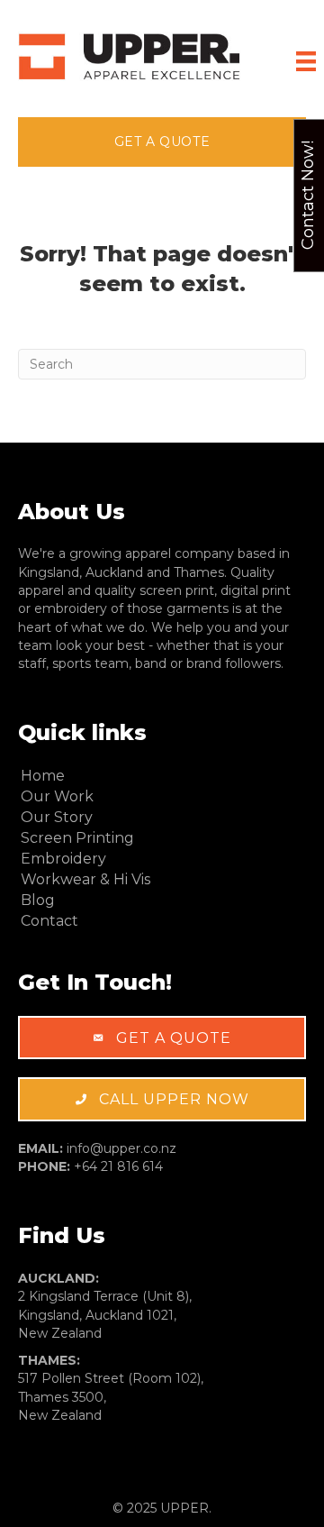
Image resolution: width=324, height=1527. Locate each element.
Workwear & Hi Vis (85, 879)
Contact (49, 920)
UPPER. (186, 1508)
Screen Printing (77, 837)
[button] (162, 141)
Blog (38, 900)
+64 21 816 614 (118, 1166)
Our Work (57, 796)
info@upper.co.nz (121, 1148)
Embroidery (63, 858)
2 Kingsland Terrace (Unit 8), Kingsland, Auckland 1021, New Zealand (105, 1314)
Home (43, 775)
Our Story (57, 817)
